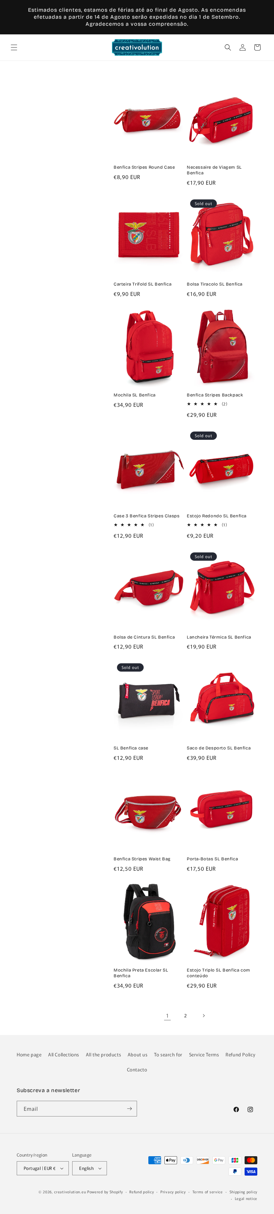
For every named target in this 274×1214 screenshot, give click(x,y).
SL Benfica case (131, 748)
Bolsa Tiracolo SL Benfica (215, 284)
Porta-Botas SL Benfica (212, 859)
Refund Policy (241, 1054)
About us (138, 1054)
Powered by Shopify (105, 1191)
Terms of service (207, 1191)
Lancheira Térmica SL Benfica (219, 637)
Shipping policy (244, 1191)
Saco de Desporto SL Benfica (219, 748)
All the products (103, 1054)
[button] (14, 47)
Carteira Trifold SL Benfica (142, 284)
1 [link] (167, 1015)
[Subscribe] (129, 1108)
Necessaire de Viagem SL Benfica (214, 170)
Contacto (137, 1069)
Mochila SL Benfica (135, 395)
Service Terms (204, 1054)
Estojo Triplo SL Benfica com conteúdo (218, 973)
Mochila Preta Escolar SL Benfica (141, 973)
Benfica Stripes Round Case (144, 167)
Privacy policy (173, 1191)
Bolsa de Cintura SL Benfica (144, 637)
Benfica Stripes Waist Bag (142, 859)
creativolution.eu (70, 1191)
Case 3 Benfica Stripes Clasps (146, 516)
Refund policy (141, 1191)
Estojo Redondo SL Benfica (217, 516)
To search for (168, 1054)
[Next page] (203, 1015)
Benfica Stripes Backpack (215, 395)
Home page (29, 1054)
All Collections (63, 1054)
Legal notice (246, 1198)
